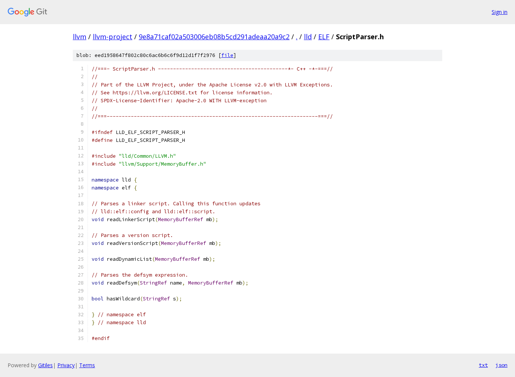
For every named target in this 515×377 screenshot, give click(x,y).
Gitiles (45, 365)
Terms (87, 365)
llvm (79, 36)
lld (308, 36)
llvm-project (112, 36)
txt (483, 365)
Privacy (66, 365)
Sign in (499, 11)
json (501, 365)
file (227, 55)
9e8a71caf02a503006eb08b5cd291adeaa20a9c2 (214, 36)
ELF (324, 36)
